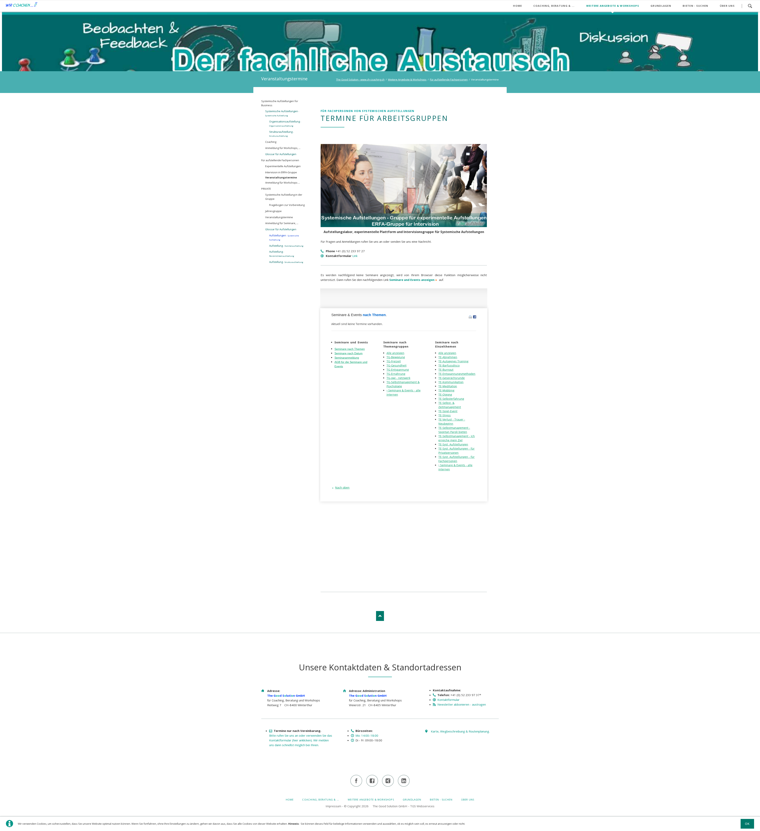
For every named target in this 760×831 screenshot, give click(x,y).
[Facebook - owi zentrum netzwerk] (372, 781)
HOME (290, 799)
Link (354, 256)
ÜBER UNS (467, 799)
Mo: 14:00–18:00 (366, 735)
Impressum (333, 806)
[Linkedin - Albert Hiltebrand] (404, 781)
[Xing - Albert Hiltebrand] (388, 781)
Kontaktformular (448, 700)
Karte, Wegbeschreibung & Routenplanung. (460, 731)
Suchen (750, 6)
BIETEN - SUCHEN (441, 799)
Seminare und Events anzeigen (411, 280)
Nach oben (380, 616)
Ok (747, 823)
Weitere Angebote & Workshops (407, 79)
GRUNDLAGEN (412, 799)
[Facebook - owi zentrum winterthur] (356, 781)
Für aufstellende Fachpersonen (449, 79)
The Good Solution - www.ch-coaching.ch (360, 79)
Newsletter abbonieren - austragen (461, 704)
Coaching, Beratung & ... (320, 799)
